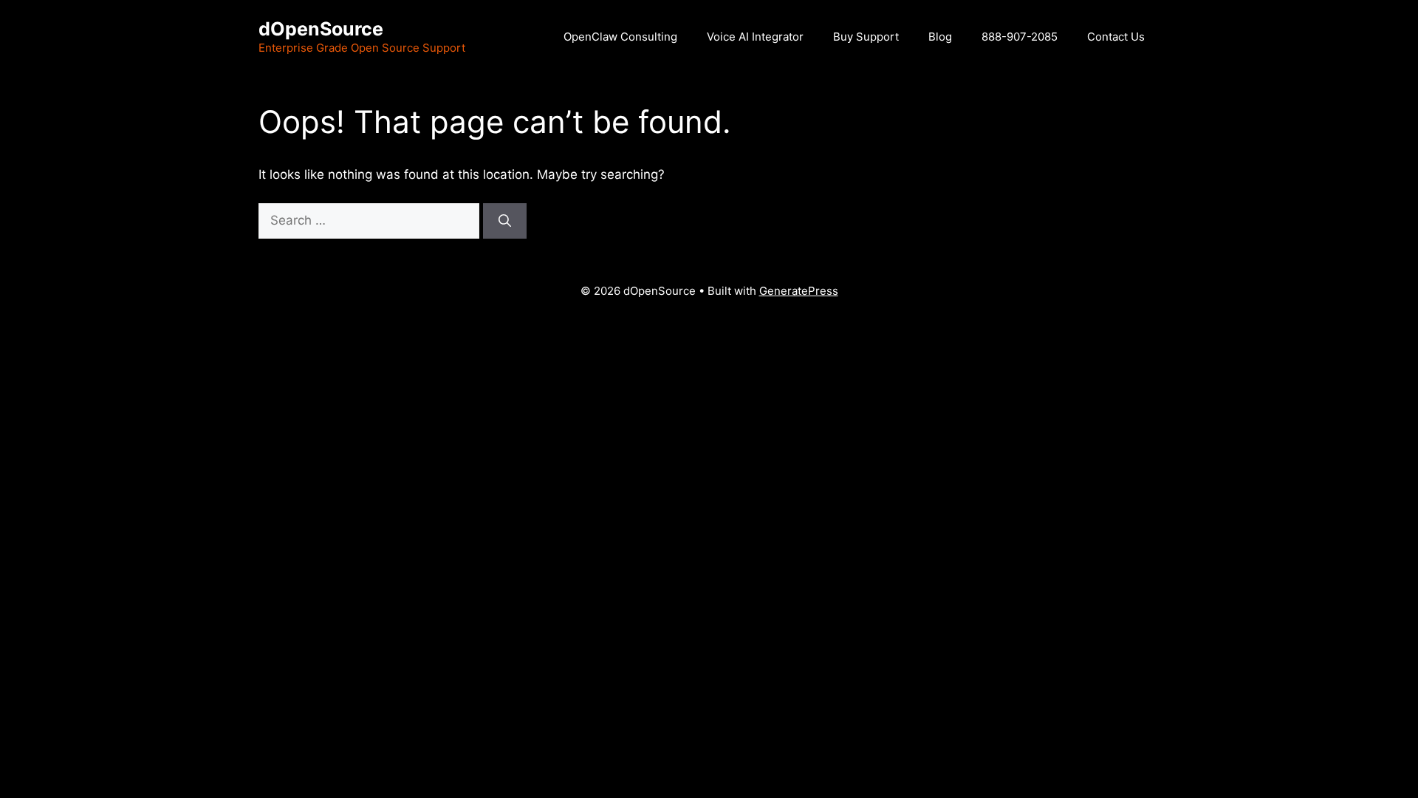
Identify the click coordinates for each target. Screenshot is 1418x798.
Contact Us (1116, 37)
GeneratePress (798, 291)
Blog (940, 37)
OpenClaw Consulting (620, 37)
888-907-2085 (1020, 37)
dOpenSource (320, 29)
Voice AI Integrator (755, 37)
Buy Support (866, 37)
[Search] (505, 221)
